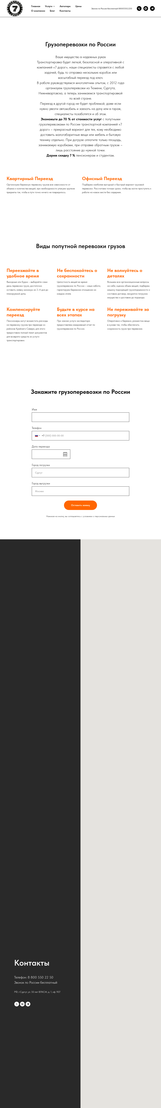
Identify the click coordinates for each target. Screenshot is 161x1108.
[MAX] (145, 8)
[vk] (22, 1004)
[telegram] (28, 1004)
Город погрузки (41, 465)
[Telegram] (152, 8)
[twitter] (16, 1004)
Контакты (65, 10)
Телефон (37, 428)
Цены (78, 6)
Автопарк (65, 6)
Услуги (48, 6)
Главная (35, 6)
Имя (34, 409)
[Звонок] (139, 8)
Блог (52, 10)
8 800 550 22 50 (40, 977)
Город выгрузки (41, 483)
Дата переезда (41, 446)
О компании (38, 10)
